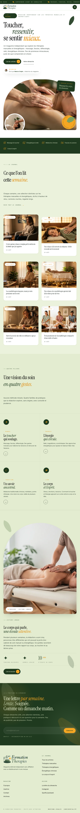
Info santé (10, 217)
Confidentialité (70, 809)
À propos (7, 785)
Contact (6, 793)
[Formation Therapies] (9, 7)
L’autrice (6, 789)
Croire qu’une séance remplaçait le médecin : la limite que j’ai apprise (21, 245)
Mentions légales (54, 809)
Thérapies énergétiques (50, 767)
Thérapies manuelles (49, 763)
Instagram (45, 789)
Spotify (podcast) (48, 793)
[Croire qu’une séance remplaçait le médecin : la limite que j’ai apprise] (21, 228)
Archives (7, 796)
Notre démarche (29, 61)
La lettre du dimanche (49, 785)
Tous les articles (47, 760)
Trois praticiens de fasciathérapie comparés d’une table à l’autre (59, 336)
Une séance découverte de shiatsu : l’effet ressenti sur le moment (58, 247)
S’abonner (69, 730)
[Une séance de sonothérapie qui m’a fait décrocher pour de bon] (59, 275)
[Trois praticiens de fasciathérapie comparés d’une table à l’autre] (59, 319)
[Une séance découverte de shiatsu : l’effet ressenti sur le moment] (59, 230)
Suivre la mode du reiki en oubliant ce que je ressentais (21, 336)
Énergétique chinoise (49, 771)
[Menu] (75, 7)
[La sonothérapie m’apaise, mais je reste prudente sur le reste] (21, 275)
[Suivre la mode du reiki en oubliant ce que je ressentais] (21, 319)
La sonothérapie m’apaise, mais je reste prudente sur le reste (19, 292)
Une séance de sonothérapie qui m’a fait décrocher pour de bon (57, 292)
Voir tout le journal (12, 205)
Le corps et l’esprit (48, 774)
